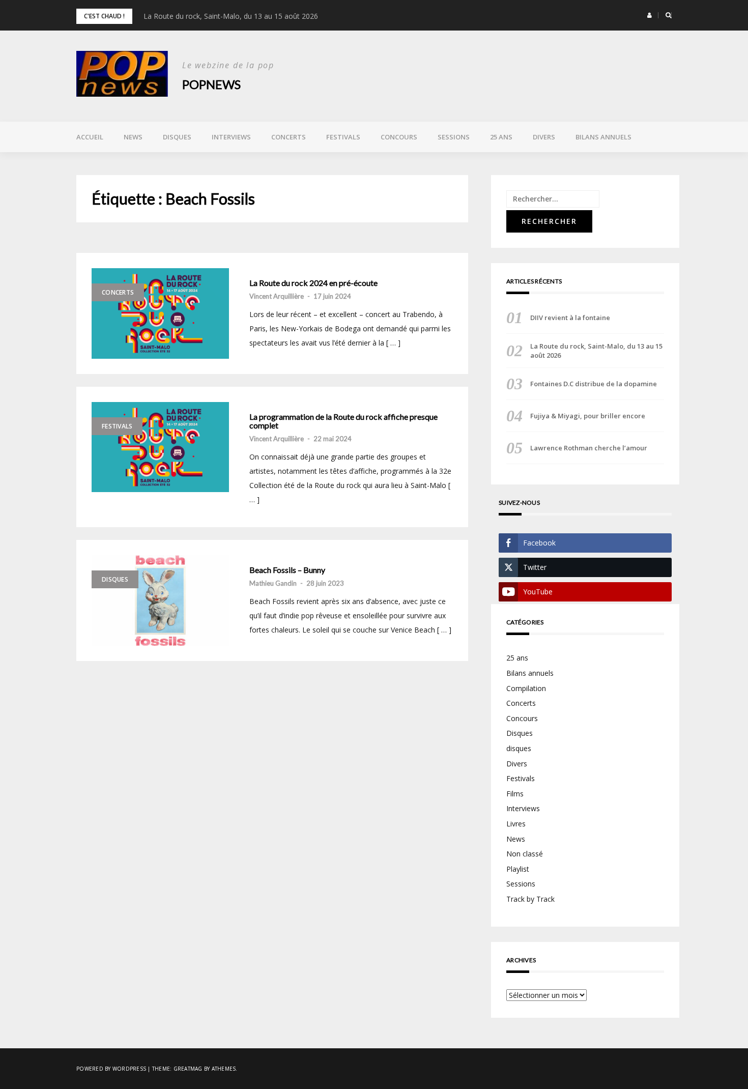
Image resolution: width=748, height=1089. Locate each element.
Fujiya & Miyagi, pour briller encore (587, 415)
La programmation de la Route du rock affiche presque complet (343, 421)
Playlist (517, 869)
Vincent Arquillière (276, 296)
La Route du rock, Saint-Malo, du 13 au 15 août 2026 (230, 16)
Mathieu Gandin (273, 583)
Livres (516, 823)
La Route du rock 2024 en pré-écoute (313, 283)
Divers (544, 136)
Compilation (526, 688)
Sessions (454, 136)
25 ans (501, 136)
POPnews (211, 84)
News (133, 136)
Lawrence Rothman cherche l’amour (588, 447)
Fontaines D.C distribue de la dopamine (593, 383)
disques (518, 748)
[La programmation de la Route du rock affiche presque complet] (160, 447)
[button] (649, 15)
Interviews (231, 136)
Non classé (524, 853)
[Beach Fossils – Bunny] (160, 600)
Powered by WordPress (111, 1068)
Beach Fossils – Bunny (287, 570)
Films (515, 793)
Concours (399, 136)
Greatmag (188, 1068)
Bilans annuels (603, 136)
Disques (177, 136)
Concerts (288, 136)
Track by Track (530, 899)
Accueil (89, 136)
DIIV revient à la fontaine (570, 317)
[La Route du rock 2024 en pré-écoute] (160, 313)
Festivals (343, 136)
